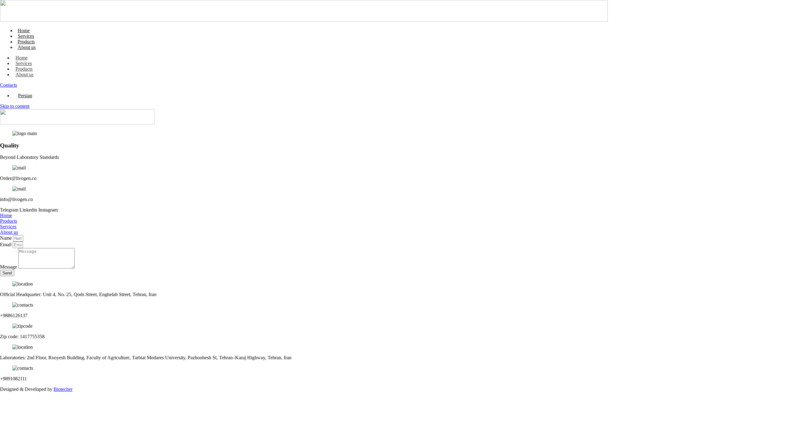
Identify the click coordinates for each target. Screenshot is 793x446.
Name (6, 238)
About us (27, 47)
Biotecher (63, 389)
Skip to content (14, 106)
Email (6, 244)
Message (9, 266)
